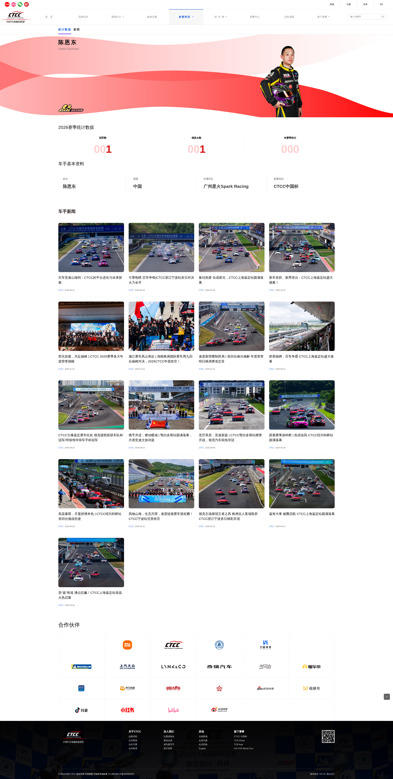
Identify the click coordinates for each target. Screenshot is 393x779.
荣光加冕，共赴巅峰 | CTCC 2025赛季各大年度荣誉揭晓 (90, 359)
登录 (365, 4)
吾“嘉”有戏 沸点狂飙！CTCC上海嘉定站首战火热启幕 (90, 595)
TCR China (239, 740)
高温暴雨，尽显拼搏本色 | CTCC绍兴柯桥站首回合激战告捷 (89, 516)
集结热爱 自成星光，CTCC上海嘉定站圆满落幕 (231, 280)
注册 (348, 4)
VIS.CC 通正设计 (327, 774)
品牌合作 (83, 17)
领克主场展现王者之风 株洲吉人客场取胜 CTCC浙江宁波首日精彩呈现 (228, 516)
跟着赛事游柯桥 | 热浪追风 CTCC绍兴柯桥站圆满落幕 (301, 437)
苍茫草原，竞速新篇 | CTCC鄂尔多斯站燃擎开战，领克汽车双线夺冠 (230, 437)
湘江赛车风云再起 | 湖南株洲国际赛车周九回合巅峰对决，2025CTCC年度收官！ (161, 359)
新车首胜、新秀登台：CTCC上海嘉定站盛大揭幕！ (301, 280)
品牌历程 (133, 736)
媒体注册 (152, 17)
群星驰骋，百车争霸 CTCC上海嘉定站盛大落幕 (301, 359)
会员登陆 (203, 744)
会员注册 (203, 740)
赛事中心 (255, 17)
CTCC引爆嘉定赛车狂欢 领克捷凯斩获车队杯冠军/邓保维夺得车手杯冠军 (90, 437)
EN (381, 4)
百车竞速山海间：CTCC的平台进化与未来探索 (90, 280)
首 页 (49, 17)
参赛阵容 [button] (185, 17)
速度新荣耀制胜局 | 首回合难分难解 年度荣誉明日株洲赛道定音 (231, 359)
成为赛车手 (169, 744)
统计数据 (64, 29)
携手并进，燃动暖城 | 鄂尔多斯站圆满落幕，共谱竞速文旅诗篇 (161, 437)
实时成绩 (289, 17)
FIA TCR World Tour (243, 748)
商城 (332, 4)
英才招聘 (168, 748)
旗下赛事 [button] (322, 17)
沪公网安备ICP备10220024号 (121, 774)
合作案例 (133, 740)
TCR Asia (238, 744)
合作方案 (133, 744)
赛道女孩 (168, 740)
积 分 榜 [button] (219, 17)
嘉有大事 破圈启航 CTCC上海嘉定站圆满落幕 (302, 514)
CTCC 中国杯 (240, 736)
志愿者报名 (169, 736)
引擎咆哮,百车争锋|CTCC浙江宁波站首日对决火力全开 (161, 280)
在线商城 (203, 736)
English (202, 748)
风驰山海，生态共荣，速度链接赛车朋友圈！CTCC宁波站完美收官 (161, 516)
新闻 (77, 29)
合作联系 (133, 748)
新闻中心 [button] (116, 17)
